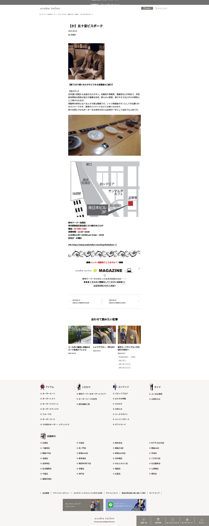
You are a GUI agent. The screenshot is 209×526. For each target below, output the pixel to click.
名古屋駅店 (47, 468)
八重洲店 (46, 448)
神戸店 (81, 473)
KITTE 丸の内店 (157, 443)
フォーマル (47, 414)
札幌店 (45, 443)
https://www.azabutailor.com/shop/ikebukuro (93, 244)
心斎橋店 (155, 468)
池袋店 (45, 458)
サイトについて (112, 493)
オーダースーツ (48, 393)
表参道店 (82, 458)
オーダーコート (48, 419)
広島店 (117, 473)
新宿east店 (83, 453)
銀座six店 (155, 448)
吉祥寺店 (46, 463)
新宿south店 (120, 453)
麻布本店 (118, 443)
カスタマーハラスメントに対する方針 (88, 493)
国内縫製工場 (84, 404)
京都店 (81, 468)
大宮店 (81, 443)
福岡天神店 (47, 479)
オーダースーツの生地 (88, 399)
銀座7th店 (46, 453)
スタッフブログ (121, 393)
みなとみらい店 (121, 463)
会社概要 (45, 493)
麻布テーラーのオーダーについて (92, 393)
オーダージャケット (50, 404)
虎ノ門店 (82, 448)
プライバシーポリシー (61, 493)
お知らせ (118, 409)
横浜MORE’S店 (85, 463)
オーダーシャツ (48, 398)
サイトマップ (154, 493)
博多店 (154, 473)
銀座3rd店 (119, 448)
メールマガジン (121, 414)
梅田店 (117, 468)
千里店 (45, 473)
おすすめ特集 (120, 398)
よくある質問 (156, 394)
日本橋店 (118, 458)
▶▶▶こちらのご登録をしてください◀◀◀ (103, 281)
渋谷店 (154, 453)
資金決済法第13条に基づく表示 (134, 493)
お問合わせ (155, 399)
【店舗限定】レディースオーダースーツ (105, 2)
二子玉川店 (155, 458)
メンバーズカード (122, 419)
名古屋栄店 (155, 463)
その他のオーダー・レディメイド (56, 424)
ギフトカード (120, 424)
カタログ (118, 404)
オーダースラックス (50, 409)
